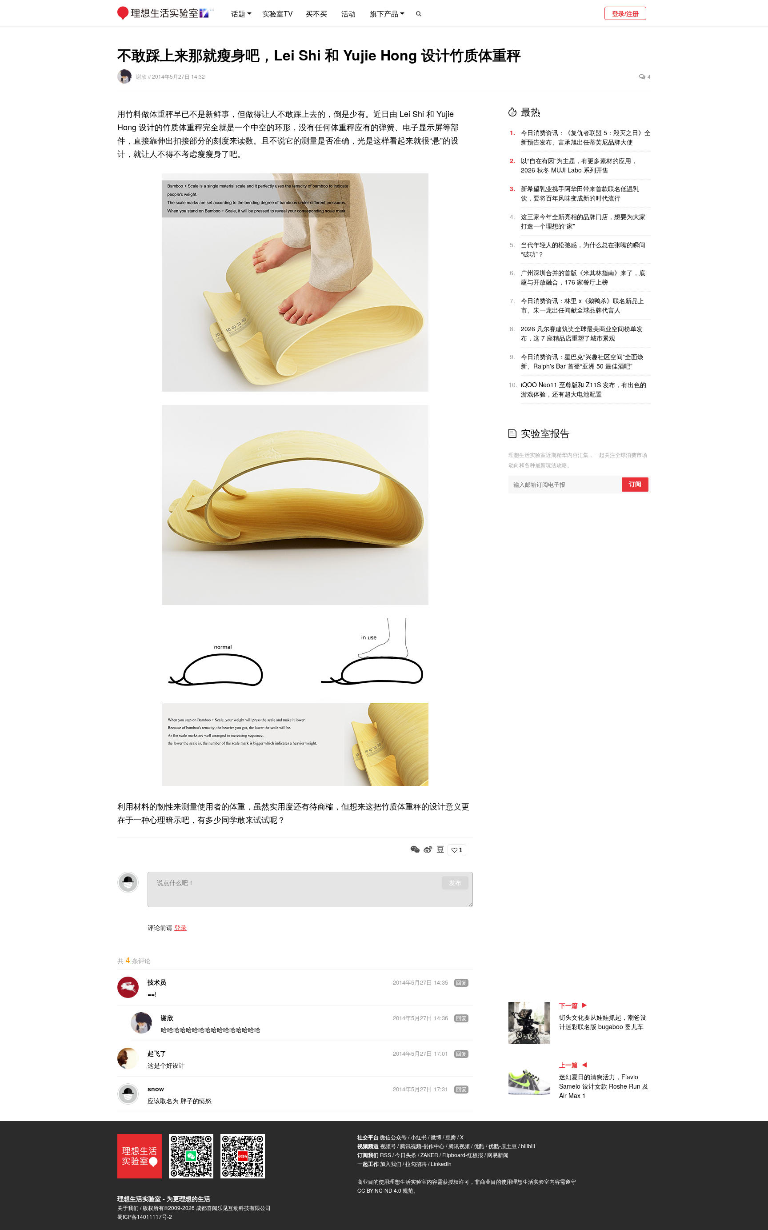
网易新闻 (497, 1154)
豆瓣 (450, 1137)
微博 (436, 1137)
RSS (385, 1154)
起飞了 (157, 1053)
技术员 (157, 982)
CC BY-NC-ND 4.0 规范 (385, 1190)
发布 (455, 882)
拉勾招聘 (416, 1163)
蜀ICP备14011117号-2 (144, 1216)
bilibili (528, 1146)
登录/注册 (625, 13)
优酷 (479, 1146)
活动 (348, 13)
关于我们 (128, 1207)
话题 (238, 13)
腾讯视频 (459, 1146)
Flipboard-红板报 (462, 1154)
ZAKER (429, 1154)
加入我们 (390, 1163)
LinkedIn (441, 1163)
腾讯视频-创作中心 (422, 1146)
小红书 (419, 1137)
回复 (461, 983)
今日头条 (405, 1154)
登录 (180, 927)
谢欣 (142, 76)
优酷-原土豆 (502, 1146)
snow (156, 1088)
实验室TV (277, 13)
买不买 (316, 13)
